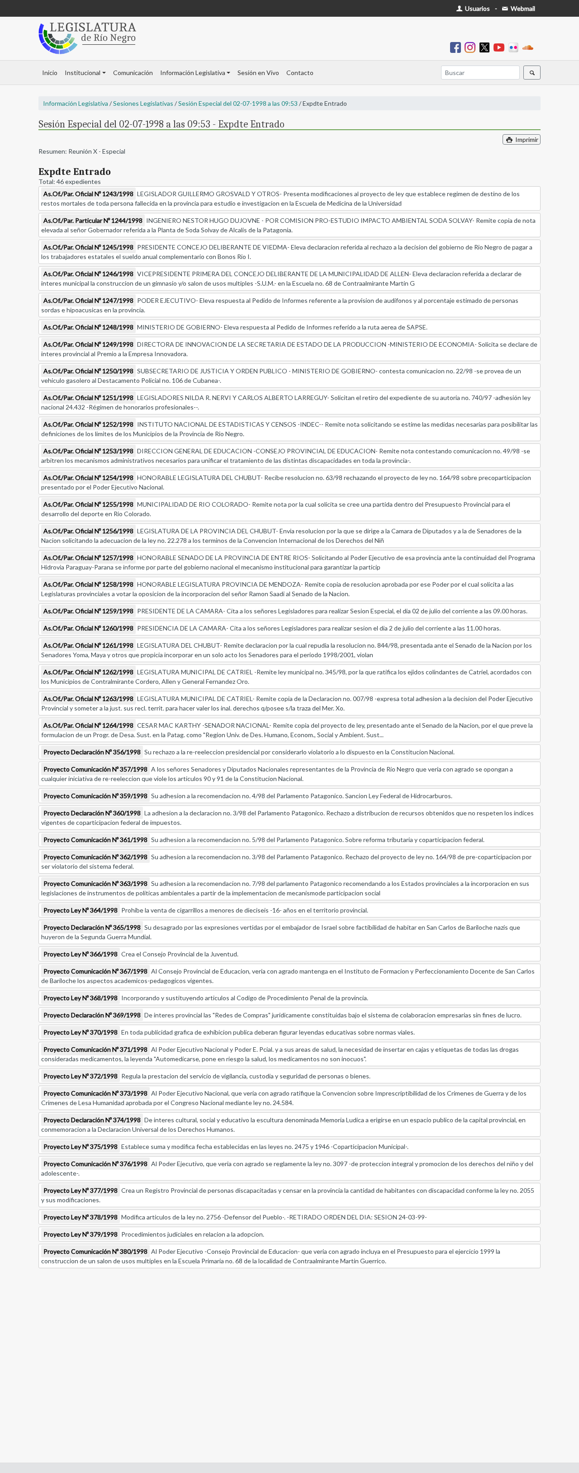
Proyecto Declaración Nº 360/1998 (92, 813)
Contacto (299, 72)
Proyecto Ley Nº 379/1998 (80, 1234)
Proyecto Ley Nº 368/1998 (80, 998)
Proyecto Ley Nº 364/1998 (80, 910)
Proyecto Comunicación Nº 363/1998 (95, 883)
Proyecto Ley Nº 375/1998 (80, 1146)
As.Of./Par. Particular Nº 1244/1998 (92, 220)
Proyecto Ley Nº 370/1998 (80, 1032)
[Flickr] (515, 47)
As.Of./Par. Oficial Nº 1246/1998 (88, 274)
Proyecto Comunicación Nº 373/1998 (95, 1093)
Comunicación (133, 72)
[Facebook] (457, 47)
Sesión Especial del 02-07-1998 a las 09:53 (238, 103)
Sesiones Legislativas (143, 103)
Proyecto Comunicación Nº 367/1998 (95, 971)
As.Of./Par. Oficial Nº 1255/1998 (88, 504)
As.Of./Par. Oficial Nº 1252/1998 (88, 424)
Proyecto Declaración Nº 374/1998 (92, 1120)
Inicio (49, 72)
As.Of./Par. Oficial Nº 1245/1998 (88, 247)
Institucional (82, 72)
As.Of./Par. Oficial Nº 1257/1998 (88, 557)
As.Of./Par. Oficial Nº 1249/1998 (88, 344)
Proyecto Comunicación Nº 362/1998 (95, 857)
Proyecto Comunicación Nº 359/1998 (95, 796)
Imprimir (526, 139)
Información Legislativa (192, 72)
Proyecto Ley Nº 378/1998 (80, 1217)
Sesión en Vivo (258, 72)
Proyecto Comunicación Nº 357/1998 (95, 769)
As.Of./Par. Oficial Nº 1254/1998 (88, 477)
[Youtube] (501, 47)
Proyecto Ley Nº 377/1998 (80, 1190)
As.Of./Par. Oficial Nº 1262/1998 (88, 672)
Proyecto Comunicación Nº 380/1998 (95, 1251)
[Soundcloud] (529, 47)
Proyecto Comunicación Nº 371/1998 (95, 1049)
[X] (486, 47)
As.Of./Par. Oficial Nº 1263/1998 (88, 698)
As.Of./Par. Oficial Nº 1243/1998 (88, 194)
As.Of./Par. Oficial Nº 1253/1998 (88, 451)
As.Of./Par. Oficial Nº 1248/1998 (88, 327)
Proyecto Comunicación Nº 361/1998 (95, 839)
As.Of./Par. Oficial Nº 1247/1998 (88, 300)
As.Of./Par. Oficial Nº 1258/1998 (88, 584)
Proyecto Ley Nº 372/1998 (80, 1076)
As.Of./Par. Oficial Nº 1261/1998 (88, 645)
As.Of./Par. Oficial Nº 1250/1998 (88, 371)
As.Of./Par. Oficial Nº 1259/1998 (88, 611)
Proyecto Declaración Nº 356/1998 (92, 752)
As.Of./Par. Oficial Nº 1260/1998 (88, 628)
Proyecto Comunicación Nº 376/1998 (95, 1163)
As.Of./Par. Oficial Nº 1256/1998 (88, 531)
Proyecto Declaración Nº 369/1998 (92, 1015)
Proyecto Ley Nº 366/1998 (80, 954)
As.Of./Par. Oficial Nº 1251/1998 (88, 397)
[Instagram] (472, 47)
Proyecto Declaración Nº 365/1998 (92, 927)
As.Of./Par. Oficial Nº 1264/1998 (88, 725)
